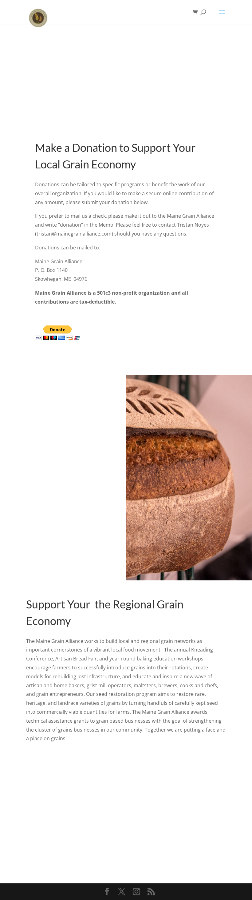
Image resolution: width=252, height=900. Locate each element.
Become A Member (180, 851)
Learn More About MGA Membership (83, 851)
